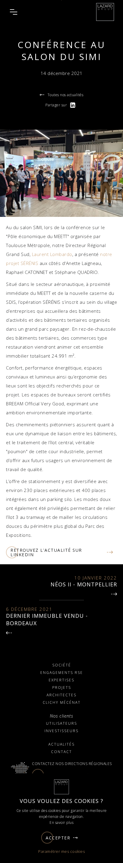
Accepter (58, 838)
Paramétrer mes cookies (61, 851)
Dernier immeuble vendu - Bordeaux (47, 619)
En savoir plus (61, 822)
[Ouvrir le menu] (13, 11)
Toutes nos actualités (65, 95)
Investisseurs (61, 730)
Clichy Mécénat (62, 702)
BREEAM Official (23, 404)
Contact (61, 751)
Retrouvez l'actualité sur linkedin (46, 552)
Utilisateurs (61, 723)
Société (61, 665)
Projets (61, 687)
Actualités (61, 744)
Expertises (61, 680)
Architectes (61, 695)
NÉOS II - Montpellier (83, 584)
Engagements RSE (61, 672)
